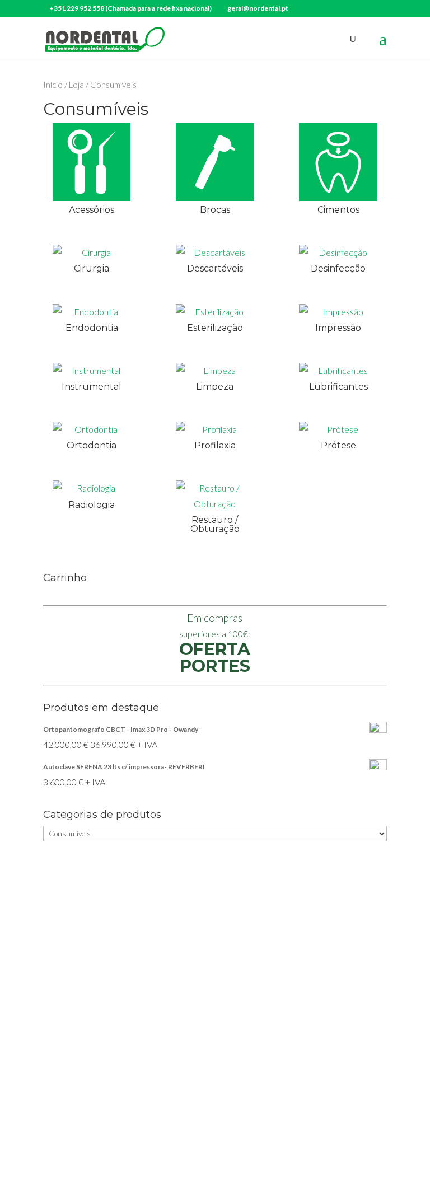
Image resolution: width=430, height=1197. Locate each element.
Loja (76, 85)
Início (53, 85)
